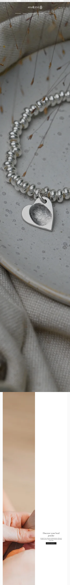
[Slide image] (35, 197)
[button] (24, 13)
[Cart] (66, 7)
